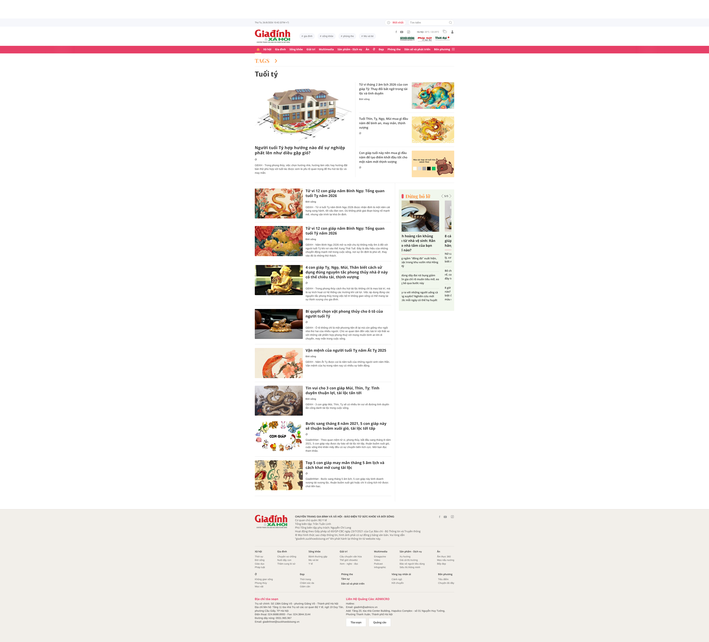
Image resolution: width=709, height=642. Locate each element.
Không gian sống (264, 579)
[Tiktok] (408, 32)
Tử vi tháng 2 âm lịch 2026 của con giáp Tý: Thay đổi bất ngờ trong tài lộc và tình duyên (383, 88)
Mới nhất (398, 22)
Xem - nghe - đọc (349, 563)
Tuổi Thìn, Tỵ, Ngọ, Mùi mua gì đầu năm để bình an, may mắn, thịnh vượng (383, 123)
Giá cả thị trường (409, 560)
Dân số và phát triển (417, 49)
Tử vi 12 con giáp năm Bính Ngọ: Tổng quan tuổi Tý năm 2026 (345, 231)
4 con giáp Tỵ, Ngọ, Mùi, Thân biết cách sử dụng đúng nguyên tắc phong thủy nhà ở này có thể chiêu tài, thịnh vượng (347, 272)
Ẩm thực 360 (444, 556)
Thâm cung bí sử (286, 563)
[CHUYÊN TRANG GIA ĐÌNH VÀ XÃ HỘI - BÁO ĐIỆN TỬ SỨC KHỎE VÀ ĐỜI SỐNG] (273, 36)
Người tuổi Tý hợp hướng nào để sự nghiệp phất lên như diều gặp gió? (300, 150)
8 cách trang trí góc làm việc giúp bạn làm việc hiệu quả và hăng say (426, 241)
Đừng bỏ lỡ (417, 196)
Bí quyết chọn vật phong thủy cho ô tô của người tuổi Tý (344, 314)
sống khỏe (327, 36)
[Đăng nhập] (452, 32)
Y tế (311, 563)
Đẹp (381, 49)
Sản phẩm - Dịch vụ (350, 49)
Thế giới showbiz (349, 560)
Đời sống (364, 99)
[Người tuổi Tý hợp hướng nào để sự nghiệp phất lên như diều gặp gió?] (303, 112)
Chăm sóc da (307, 583)
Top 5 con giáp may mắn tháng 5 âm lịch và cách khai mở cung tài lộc (345, 465)
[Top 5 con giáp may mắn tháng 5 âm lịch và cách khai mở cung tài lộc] (279, 475)
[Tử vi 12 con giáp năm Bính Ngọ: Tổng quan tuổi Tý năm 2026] (279, 241)
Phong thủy (261, 583)
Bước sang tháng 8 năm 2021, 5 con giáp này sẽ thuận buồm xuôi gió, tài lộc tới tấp (346, 426)
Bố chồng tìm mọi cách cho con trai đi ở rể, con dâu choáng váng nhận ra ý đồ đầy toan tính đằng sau (426, 274)
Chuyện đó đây (446, 583)
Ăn (367, 49)
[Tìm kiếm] (450, 23)
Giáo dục (259, 563)
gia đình (308, 36)
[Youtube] (401, 32)
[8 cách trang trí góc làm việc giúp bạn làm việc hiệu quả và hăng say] (426, 216)
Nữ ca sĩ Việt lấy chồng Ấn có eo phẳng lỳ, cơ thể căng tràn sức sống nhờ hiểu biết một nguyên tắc (425, 257)
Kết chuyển (398, 583)
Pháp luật (260, 567)
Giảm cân (305, 586)
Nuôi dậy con (284, 560)
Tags (263, 60)
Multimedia (326, 49)
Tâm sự (345, 579)
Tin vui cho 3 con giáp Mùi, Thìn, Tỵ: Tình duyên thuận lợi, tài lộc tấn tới (342, 390)
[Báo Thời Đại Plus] (442, 38)
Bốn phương (442, 49)
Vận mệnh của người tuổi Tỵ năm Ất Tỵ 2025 (346, 350)
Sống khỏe (296, 49)
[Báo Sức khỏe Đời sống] (407, 38)
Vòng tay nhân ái (401, 574)
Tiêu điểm (443, 579)
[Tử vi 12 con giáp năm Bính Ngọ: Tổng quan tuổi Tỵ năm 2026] (279, 203)
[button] (442, 196)
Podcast (378, 563)
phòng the (348, 36)
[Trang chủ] (258, 49)
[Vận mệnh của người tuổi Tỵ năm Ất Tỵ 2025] (279, 363)
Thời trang (305, 579)
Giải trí (310, 49)
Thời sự (259, 556)
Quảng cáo (379, 622)
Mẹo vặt (259, 586)
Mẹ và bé (369, 36)
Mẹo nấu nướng (445, 560)
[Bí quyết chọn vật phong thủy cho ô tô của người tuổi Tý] (279, 324)
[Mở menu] (453, 49)
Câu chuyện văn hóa (351, 556)
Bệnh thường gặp (318, 556)
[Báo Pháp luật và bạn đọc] (425, 39)
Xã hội (267, 49)
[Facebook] (396, 32)
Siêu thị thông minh (410, 567)
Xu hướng (405, 556)
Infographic (380, 567)
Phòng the (394, 49)
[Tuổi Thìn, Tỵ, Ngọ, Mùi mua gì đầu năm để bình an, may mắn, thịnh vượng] (433, 129)
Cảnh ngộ (397, 579)
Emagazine (380, 556)
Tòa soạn (356, 622)
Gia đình (280, 49)
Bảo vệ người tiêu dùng (412, 563)
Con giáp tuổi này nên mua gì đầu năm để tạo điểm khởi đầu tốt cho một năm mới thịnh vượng (383, 157)
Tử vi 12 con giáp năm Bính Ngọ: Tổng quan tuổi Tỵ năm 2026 (345, 193)
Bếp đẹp (441, 563)
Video (377, 560)
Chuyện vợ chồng (286, 556)
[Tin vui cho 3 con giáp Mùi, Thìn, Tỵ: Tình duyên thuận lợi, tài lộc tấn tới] (279, 401)
